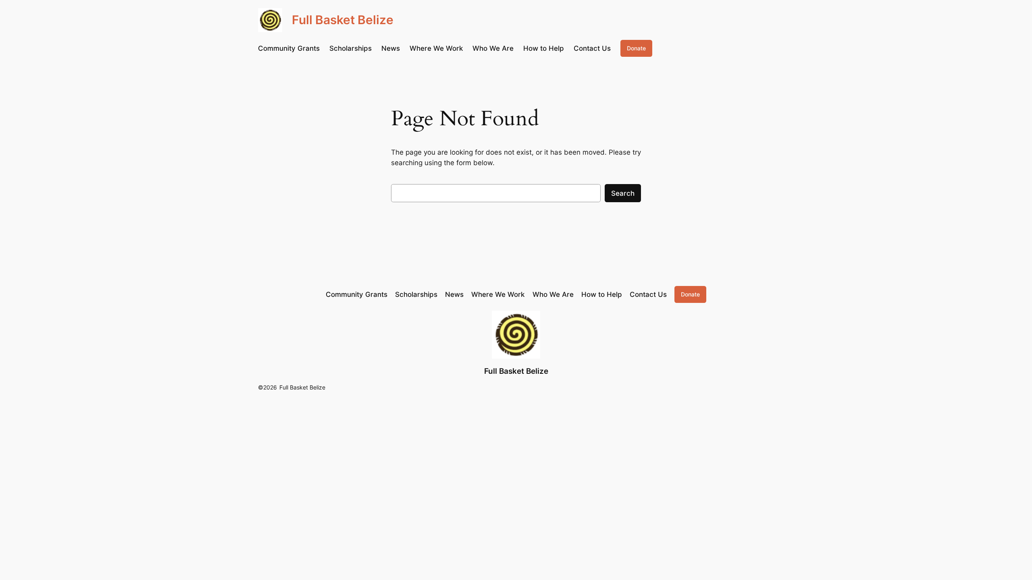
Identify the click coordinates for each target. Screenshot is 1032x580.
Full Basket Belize (342, 19)
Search (623, 193)
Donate (636, 48)
